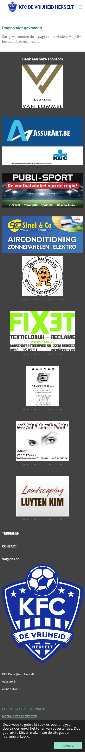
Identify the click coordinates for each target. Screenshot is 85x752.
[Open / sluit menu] (80, 7)
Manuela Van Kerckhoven (19, 716)
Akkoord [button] (68, 745)
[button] (79, 259)
